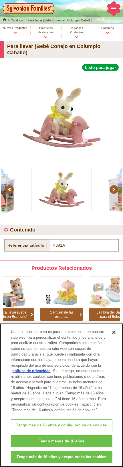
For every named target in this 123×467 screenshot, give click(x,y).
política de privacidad (31, 371)
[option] (61, 115)
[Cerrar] (114, 332)
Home (4, 19)
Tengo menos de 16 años (61, 441)
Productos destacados (45, 30)
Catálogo (17, 20)
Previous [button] (10, 189)
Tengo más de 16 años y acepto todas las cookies (61, 457)
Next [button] (114, 189)
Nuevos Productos (15, 27)
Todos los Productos (76, 30)
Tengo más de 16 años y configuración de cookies (61, 425)
